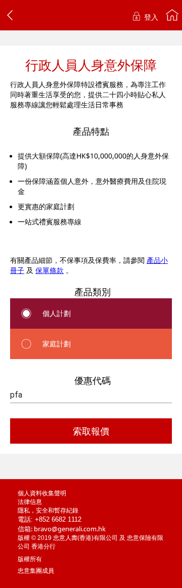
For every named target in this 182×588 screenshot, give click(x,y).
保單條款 (49, 270)
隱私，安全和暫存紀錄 (48, 510)
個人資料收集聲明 (42, 493)
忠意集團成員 (36, 570)
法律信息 (30, 501)
